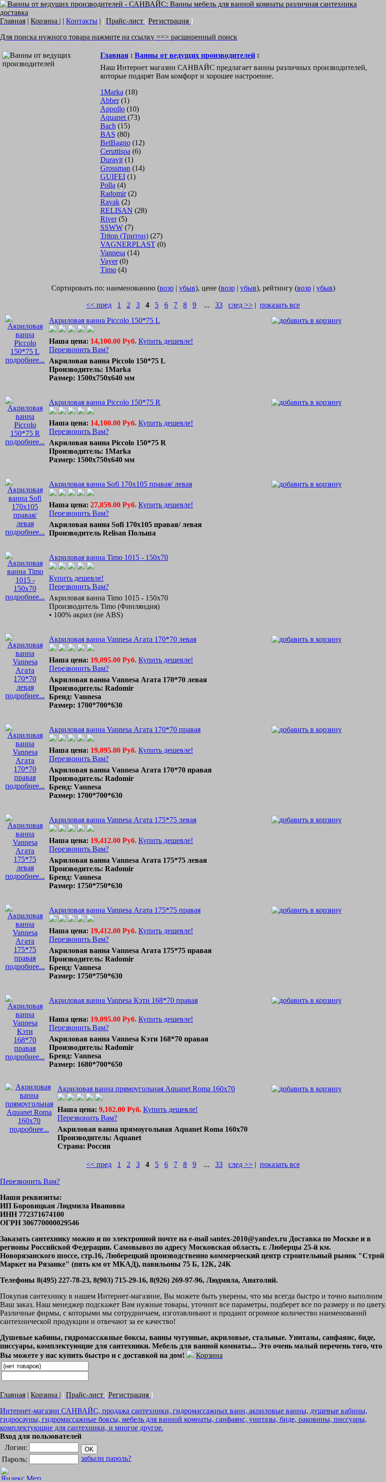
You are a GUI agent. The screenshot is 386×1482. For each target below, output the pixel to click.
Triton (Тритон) (124, 236)
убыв (187, 288)
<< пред (99, 305)
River (108, 219)
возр (167, 288)
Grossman (115, 168)
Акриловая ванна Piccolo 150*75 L (104, 320)
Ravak (110, 202)
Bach (108, 126)
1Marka (111, 92)
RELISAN (116, 210)
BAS (107, 134)
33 (219, 305)
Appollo (112, 109)
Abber (109, 100)
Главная (114, 55)
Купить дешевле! (165, 341)
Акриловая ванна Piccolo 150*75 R (105, 402)
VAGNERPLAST (127, 244)
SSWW (111, 227)
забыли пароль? (106, 1458)
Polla (107, 185)
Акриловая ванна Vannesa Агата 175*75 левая (122, 820)
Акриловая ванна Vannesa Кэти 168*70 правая (123, 1000)
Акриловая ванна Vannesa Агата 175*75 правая (125, 910)
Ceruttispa (115, 151)
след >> (240, 305)
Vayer (109, 261)
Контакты (81, 21)
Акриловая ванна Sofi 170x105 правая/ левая (120, 484)
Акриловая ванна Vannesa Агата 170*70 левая (122, 639)
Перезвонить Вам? (79, 350)
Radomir (113, 193)
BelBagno (115, 143)
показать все (280, 305)
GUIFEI (112, 177)
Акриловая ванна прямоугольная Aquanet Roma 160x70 (146, 1089)
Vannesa (112, 253)
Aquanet (114, 117)
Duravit (111, 160)
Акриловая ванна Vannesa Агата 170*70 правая (125, 729)
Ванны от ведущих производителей (195, 55)
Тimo (108, 270)
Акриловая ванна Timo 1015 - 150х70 (108, 557)
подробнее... (25, 360)
